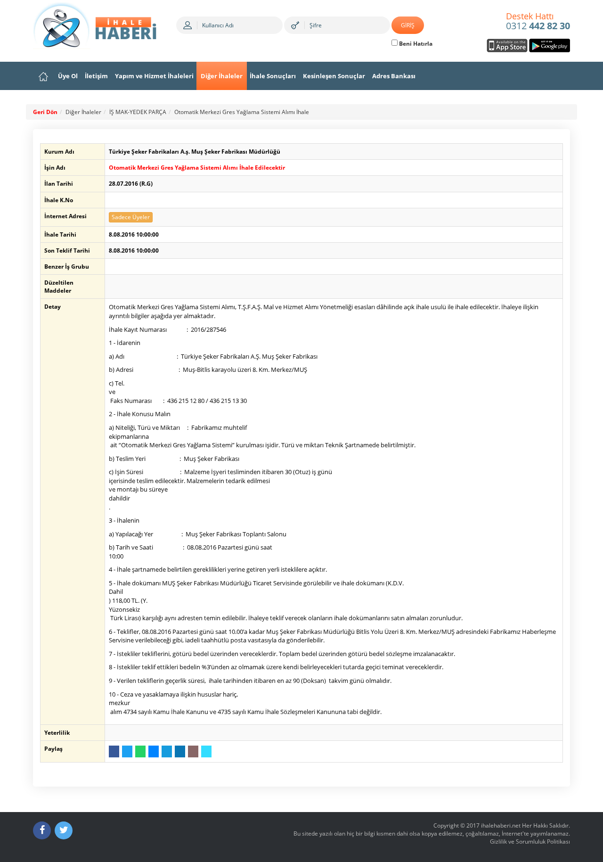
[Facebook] (42, 830)
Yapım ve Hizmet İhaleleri (154, 76)
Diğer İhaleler (222, 76)
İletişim (96, 76)
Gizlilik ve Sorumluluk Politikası (530, 841)
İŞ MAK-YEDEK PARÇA (137, 112)
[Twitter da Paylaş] (127, 751)
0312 (538, 22)
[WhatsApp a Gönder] (140, 751)
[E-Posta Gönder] (193, 751)
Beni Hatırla (415, 44)
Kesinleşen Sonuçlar (334, 76)
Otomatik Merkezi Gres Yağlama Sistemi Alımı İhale (241, 112)
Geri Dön (45, 112)
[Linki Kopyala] (206, 751)
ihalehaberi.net (501, 825)
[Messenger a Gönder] (153, 751)
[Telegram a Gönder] (167, 751)
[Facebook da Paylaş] (114, 751)
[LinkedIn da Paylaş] (180, 751)
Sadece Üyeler (131, 217)
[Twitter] (64, 830)
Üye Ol (68, 76)
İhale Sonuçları (273, 76)
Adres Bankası (394, 76)
